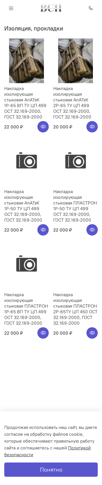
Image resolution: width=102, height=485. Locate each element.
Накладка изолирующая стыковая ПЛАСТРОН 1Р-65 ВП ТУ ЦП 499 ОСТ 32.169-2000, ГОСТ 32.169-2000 (26, 309)
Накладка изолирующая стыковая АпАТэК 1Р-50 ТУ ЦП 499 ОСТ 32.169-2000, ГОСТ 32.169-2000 (23, 206)
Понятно (51, 469)
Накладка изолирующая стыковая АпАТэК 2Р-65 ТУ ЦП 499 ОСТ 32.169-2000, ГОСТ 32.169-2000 (72, 102)
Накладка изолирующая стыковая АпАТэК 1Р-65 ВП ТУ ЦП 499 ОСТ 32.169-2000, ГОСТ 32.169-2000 (25, 102)
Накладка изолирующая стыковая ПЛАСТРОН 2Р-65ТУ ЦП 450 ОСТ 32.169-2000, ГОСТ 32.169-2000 (75, 309)
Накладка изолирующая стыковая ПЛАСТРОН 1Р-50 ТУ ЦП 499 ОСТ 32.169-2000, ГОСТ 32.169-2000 (75, 206)
